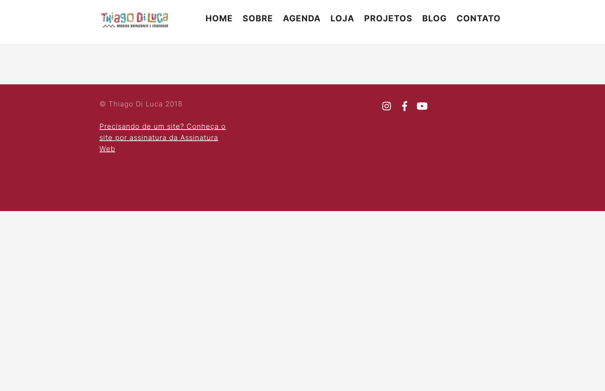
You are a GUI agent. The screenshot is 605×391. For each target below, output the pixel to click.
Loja (342, 18)
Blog (434, 18)
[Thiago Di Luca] (134, 27)
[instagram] (387, 106)
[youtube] (422, 106)
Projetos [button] (388, 18)
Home (219, 18)
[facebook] (404, 106)
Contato (479, 18)
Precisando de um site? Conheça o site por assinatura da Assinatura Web (162, 137)
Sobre (258, 18)
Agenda (302, 18)
